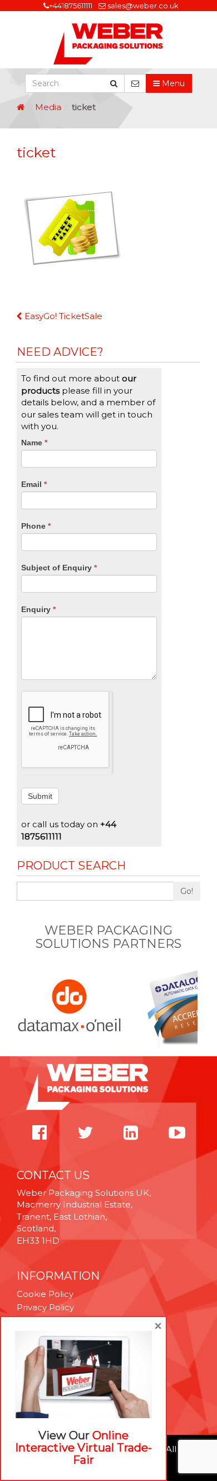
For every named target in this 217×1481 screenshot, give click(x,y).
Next (194, 1006)
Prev (23, 1006)
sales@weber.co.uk (143, 5)
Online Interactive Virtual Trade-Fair (83, 1448)
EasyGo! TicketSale (62, 316)
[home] (20, 107)
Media (48, 107)
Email (34, 484)
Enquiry (38, 609)
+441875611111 (70, 5)
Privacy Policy (45, 1307)
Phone (36, 525)
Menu (172, 83)
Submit (40, 796)
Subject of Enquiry (59, 567)
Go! (186, 891)
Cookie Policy (45, 1294)
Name (34, 442)
